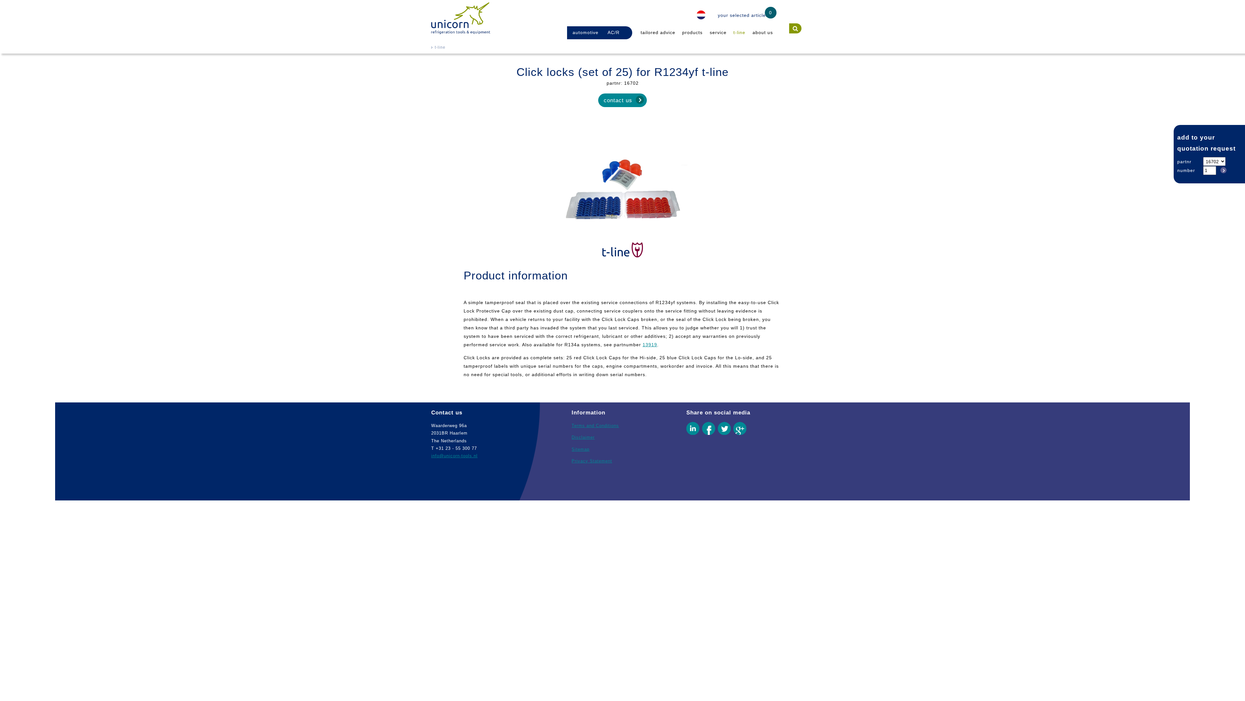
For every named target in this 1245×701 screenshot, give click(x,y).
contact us (618, 100)
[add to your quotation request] (1222, 170)
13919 (650, 344)
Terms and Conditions (595, 425)
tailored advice (658, 32)
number (1186, 170)
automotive (586, 32)
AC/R (614, 32)
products (692, 32)
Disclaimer (583, 437)
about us (763, 32)
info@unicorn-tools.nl (454, 455)
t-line (739, 32)
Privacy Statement (592, 461)
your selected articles (743, 15)
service (718, 32)
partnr (1184, 161)
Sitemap (580, 449)
